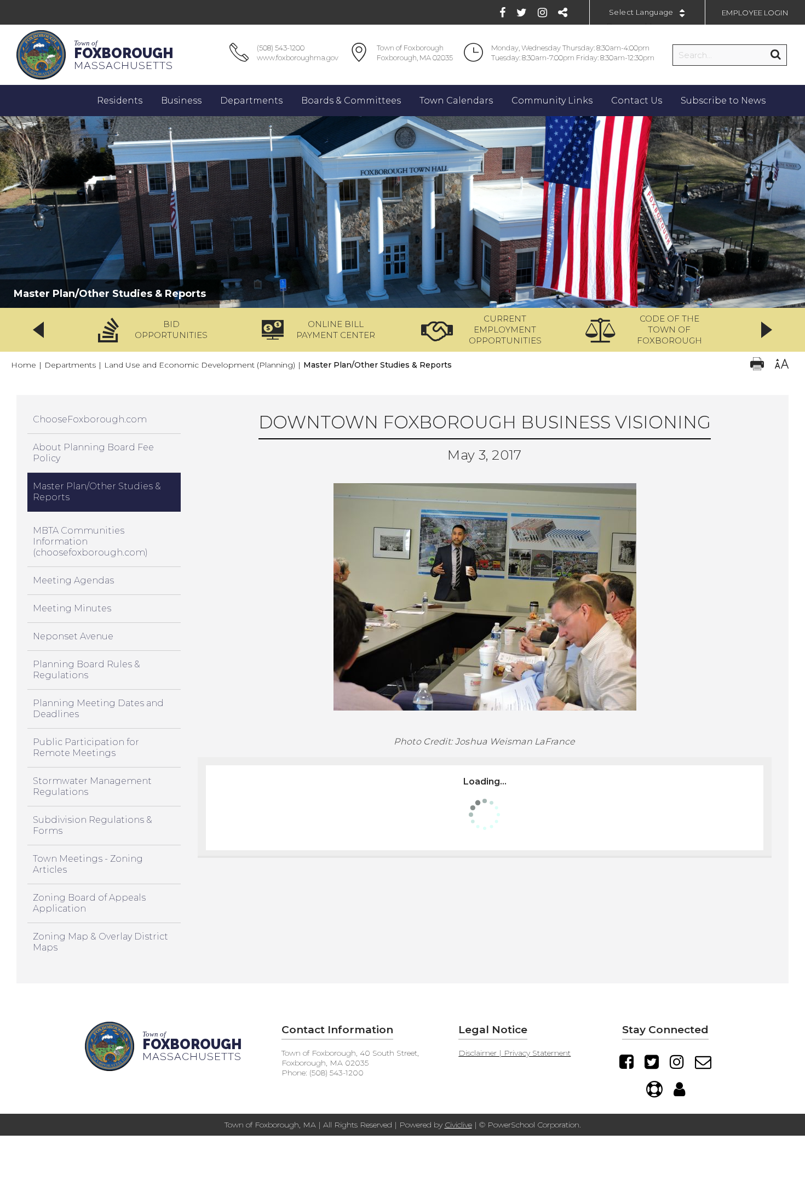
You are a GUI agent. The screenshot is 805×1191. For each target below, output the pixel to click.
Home (23, 365)
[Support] (654, 1089)
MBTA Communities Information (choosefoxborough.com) (90, 541)
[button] (156, 330)
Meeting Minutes (72, 608)
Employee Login (755, 12)
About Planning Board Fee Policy (93, 452)
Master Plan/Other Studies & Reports (97, 491)
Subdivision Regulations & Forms (92, 825)
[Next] (766, 330)
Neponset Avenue (73, 636)
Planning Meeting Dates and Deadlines (98, 708)
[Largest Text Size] (781, 365)
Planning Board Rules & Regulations (86, 669)
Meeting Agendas (73, 580)
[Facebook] (502, 12)
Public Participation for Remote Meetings (86, 747)
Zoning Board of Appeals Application (89, 903)
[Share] (563, 12)
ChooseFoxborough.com (90, 419)
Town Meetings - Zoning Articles (88, 864)
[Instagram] (542, 12)
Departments (70, 365)
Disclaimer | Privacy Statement (514, 1053)
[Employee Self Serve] (679, 1089)
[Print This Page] (757, 365)
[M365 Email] (703, 1061)
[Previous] (38, 330)
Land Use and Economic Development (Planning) (199, 365)
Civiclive (458, 1125)
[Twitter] (521, 12)
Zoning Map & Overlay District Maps (100, 942)
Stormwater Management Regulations (92, 786)
